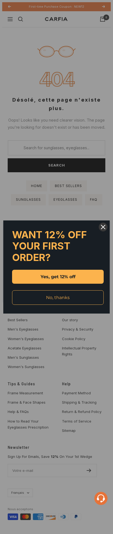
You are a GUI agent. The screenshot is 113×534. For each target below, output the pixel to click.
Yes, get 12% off (58, 276)
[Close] (103, 227)
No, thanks (58, 297)
